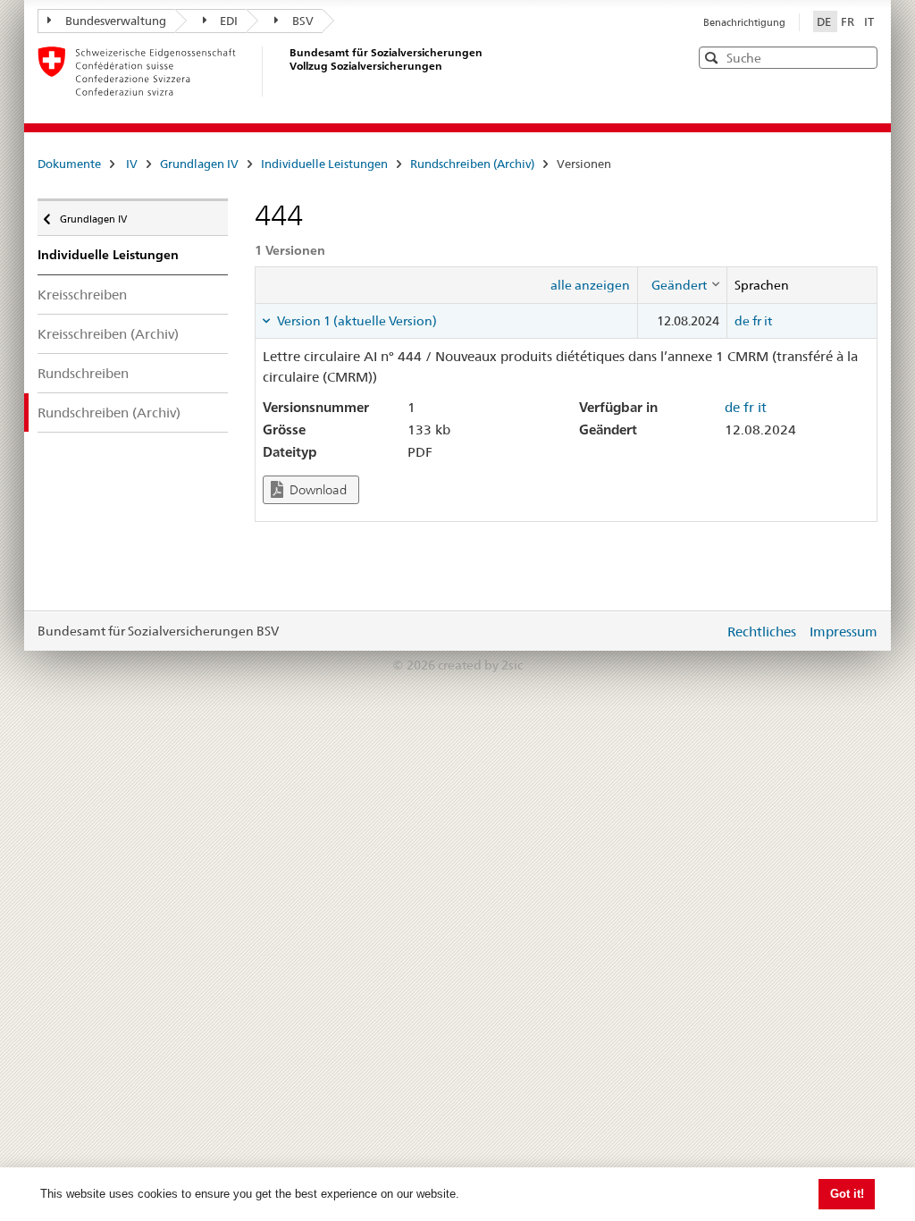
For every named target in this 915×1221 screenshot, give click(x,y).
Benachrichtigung (744, 22)
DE (825, 21)
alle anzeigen (590, 285)
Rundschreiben (83, 373)
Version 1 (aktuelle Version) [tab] (355, 321)
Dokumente (69, 163)
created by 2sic (480, 665)
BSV (303, 20)
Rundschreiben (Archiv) (472, 163)
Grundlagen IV (199, 163)
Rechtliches (761, 631)
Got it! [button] (847, 1193)
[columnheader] (681, 285)
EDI (229, 20)
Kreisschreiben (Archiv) (108, 333)
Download (317, 490)
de (742, 321)
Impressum (843, 631)
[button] (862, 56)
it (768, 321)
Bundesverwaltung (115, 20)
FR (849, 21)
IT (869, 21)
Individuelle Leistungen (324, 163)
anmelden (697, 631)
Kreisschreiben (82, 294)
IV (132, 163)
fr (756, 321)
